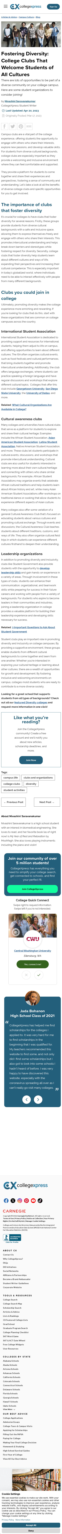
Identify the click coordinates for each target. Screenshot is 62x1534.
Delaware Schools (11, 1389)
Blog (38, 17)
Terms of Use (8, 1218)
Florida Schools (10, 1393)
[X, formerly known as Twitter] (13, 1202)
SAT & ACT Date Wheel (14, 1340)
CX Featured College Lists (15, 1320)
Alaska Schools (10, 1365)
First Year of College (12, 1455)
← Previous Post (13, 802)
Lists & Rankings (11, 1316)
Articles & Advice (9, 17)
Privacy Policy (20, 1218)
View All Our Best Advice (15, 1459)
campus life (10, 777)
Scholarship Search (12, 1308)
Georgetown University (30, 388)
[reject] (26, 974)
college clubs (11, 783)
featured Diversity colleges (30, 702)
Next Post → (46, 802)
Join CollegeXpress (32, 888)
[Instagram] (20, 1202)
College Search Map (12, 1304)
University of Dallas (38, 393)
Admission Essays (11, 1422)
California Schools (11, 1377)
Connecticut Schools (13, 1385)
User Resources (10, 1349)
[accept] (38, 974)
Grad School (9, 1324)
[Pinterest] (26, 1202)
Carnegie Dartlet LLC (25, 1216)
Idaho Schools (9, 1406)
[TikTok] (40, 1202)
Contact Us (8, 1255)
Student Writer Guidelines (16, 1283)
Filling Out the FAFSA (13, 1434)
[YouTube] (33, 1202)
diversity (31, 783)
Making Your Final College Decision (19, 1442)
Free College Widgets (13, 1344)
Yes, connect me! (32, 964)
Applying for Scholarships (15, 1430)
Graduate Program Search (15, 1328)
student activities (14, 790)
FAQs (5, 1263)
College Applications (13, 1418)
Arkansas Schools (11, 1373)
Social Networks (11, 1271)
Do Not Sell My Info (17, 1221)
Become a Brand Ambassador (17, 1279)
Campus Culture (26, 17)
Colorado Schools (11, 1381)
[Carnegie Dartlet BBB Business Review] (12, 1242)
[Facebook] (6, 1202)
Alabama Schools (11, 1361)
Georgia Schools (11, 1398)
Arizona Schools (10, 1369)
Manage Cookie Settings (35, 1221)
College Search (10, 1300)
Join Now (31, 760)
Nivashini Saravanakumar (20, 101)
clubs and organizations (38, 777)
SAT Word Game (11, 1336)
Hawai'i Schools (10, 1402)
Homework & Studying (13, 1446)
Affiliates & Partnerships (15, 1275)
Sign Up (53, 6)
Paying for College (11, 1438)
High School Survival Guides (16, 1451)
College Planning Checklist (16, 1332)
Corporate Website (12, 1287)
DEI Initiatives (9, 1267)
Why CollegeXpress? (13, 1259)
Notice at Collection (35, 1218)
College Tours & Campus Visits (17, 1426)
